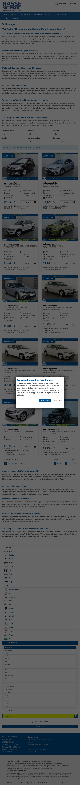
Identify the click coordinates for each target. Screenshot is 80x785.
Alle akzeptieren (45, 400)
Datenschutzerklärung (24, 405)
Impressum (38, 405)
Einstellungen (57, 400)
